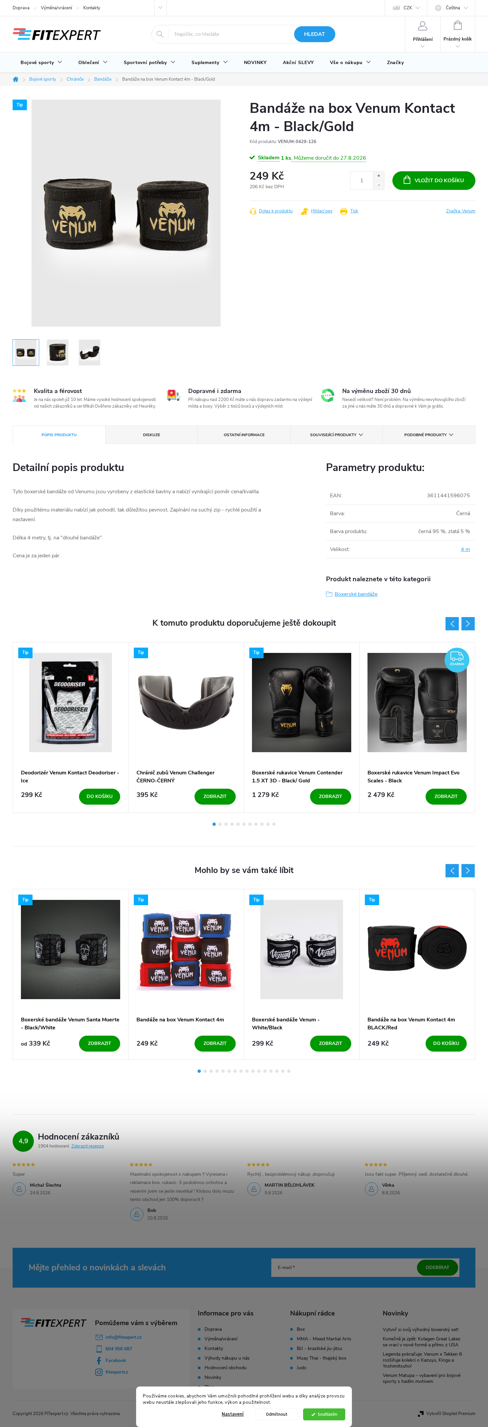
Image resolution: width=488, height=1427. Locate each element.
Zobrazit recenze (87, 1146)
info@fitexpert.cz (124, 1337)
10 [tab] (268, 824)
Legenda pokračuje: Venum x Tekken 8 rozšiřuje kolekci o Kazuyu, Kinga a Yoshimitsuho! (422, 1360)
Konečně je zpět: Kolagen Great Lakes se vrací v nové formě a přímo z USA (421, 1342)
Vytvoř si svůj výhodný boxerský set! (420, 1329)
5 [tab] (238, 824)
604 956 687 (119, 1349)
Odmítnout (276, 1414)
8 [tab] (256, 824)
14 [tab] (277, 1071)
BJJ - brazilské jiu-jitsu (319, 1348)
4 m (465, 549)
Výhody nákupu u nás (227, 1358)
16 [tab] (288, 1071)
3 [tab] (226, 824)
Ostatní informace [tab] (244, 434)
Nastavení (233, 1414)
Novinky (212, 1377)
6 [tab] (244, 824)
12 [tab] (265, 1071)
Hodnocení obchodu (225, 1368)
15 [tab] (283, 1071)
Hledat (314, 34)
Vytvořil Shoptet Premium (450, 1414)
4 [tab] (232, 824)
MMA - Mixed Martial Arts (324, 1339)
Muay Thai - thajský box (321, 1358)
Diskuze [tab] (151, 434)
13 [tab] (271, 1071)
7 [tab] (250, 824)
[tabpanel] (70, 727)
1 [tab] (214, 824)
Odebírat (437, 1267)
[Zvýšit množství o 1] (378, 176)
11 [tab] (274, 824)
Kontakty (91, 8)
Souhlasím (327, 1414)
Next (468, 623)
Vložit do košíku (439, 180)
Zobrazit (215, 796)
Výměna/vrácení (56, 8)
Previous (452, 623)
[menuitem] (41, 62)
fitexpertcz (117, 1372)
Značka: (460, 211)
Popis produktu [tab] (59, 434)
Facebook (116, 1360)
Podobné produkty (425, 434)
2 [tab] (220, 824)
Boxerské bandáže (356, 594)
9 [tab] (262, 824)
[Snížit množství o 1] (378, 185)
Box (301, 1329)
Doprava (21, 8)
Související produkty (333, 434)
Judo (301, 1368)
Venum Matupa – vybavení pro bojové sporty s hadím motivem (421, 1378)
